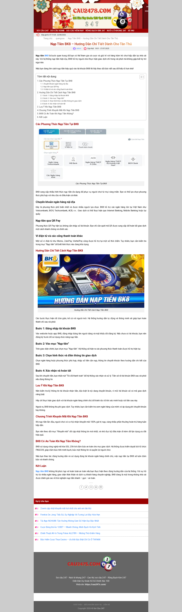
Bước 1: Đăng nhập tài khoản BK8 (56, 95)
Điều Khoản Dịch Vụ (93, 605)
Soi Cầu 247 (42, 31)
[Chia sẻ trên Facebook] (81, 487)
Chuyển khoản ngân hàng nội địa (55, 84)
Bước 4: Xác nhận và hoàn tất (54, 104)
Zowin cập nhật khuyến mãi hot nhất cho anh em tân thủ (65, 508)
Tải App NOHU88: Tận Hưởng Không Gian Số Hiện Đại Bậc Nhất (69, 521)
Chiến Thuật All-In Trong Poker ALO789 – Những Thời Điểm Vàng (70, 533)
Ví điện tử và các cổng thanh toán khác (58, 89)
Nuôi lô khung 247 (116, 31)
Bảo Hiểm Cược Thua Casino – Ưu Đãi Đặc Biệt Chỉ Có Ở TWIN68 (70, 539)
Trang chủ (47, 38)
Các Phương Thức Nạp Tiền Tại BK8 (55, 81)
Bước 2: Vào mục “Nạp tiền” (53, 98)
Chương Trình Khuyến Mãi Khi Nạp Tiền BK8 (59, 110)
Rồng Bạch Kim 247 (95, 31)
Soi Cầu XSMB (57, 31)
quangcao (60, 38)
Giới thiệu (77, 605)
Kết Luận (43, 117)
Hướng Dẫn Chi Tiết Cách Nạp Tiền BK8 (57, 92)
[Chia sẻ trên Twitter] (86, 487)
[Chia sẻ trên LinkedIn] (101, 487)
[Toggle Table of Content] (140, 77)
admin (78, 48)
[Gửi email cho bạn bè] (91, 487)
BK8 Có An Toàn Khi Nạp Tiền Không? (56, 113)
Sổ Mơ (131, 31)
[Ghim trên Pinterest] (96, 487)
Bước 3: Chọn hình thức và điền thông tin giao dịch (62, 101)
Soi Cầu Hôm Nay (75, 31)
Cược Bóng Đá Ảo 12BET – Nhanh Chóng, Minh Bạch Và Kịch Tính (70, 527)
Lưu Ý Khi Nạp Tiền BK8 (50, 107)
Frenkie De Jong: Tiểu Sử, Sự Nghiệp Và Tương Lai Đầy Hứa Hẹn (70, 514)
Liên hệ (106, 605)
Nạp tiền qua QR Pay (51, 87)
